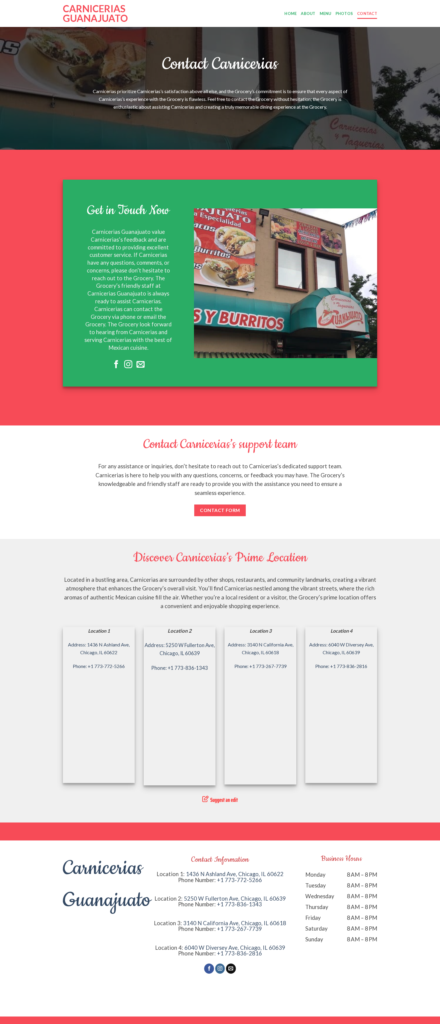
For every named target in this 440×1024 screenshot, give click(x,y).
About (308, 13)
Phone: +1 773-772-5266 (99, 666)
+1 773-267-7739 (239, 928)
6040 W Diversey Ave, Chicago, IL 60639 (234, 947)
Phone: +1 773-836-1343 (179, 668)
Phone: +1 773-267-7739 (260, 666)
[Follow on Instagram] (128, 364)
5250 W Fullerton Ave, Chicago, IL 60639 (235, 898)
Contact (367, 13)
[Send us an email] (140, 364)
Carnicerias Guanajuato (93, 13)
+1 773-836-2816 (239, 953)
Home (290, 13)
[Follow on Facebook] (116, 364)
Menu (325, 13)
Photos (344, 13)
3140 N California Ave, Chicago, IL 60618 (234, 923)
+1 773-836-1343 (239, 904)
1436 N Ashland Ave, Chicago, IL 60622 (234, 874)
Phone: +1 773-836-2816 (341, 666)
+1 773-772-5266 (239, 880)
